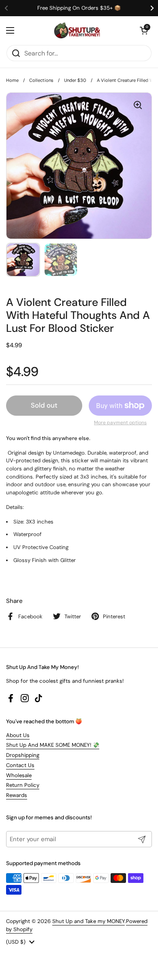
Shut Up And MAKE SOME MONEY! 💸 (52, 744)
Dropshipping (22, 755)
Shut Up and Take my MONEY (88, 921)
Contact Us (20, 765)
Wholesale (19, 775)
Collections (41, 80)
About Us (18, 735)
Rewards (16, 795)
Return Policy (22, 785)
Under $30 (75, 80)
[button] (144, 30)
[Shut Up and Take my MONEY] (77, 30)
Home (12, 80)
